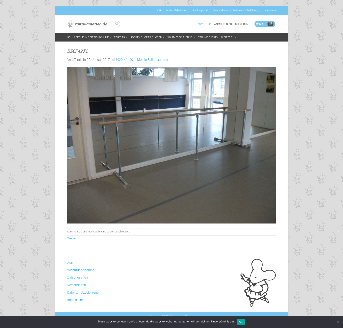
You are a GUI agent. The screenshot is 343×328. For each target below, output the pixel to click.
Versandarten (220, 10)
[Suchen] (117, 24)
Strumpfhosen (208, 37)
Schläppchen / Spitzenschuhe (88, 37)
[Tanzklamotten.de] (87, 24)
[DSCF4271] (171, 145)
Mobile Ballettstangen (152, 60)
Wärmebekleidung (180, 37)
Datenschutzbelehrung (245, 10)
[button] (231, 24)
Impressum (269, 10)
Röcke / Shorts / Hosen (146, 37)
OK (241, 321)
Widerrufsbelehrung (177, 10)
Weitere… (227, 37)
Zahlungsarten (201, 10)
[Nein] (337, 323)
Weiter (73, 238)
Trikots (119, 37)
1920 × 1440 (124, 60)
